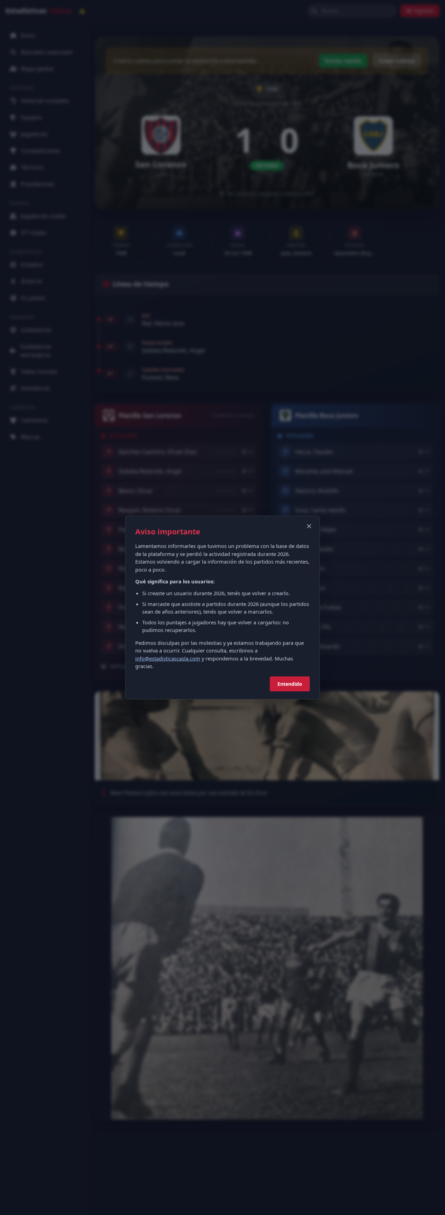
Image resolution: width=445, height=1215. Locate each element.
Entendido (289, 684)
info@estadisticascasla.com (167, 658)
